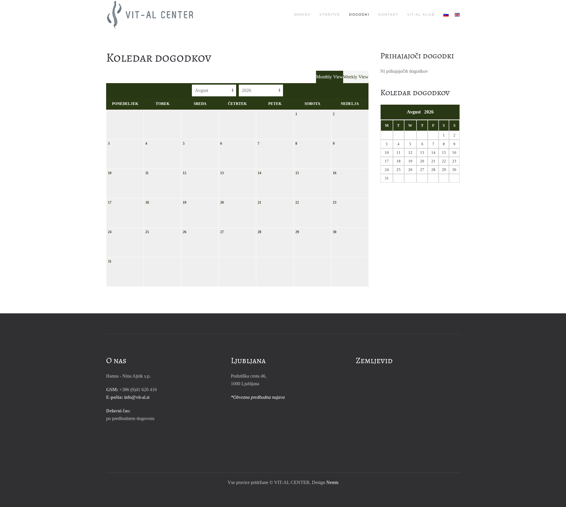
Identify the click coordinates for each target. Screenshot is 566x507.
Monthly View (329, 76)
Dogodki (359, 14)
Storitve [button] (330, 14)
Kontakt (388, 14)
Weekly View (355, 76)
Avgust (415, 111)
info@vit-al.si (136, 397)
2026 (429, 111)
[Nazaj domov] (151, 14)
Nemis (332, 482)
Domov (302, 14)
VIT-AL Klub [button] (421, 14)
